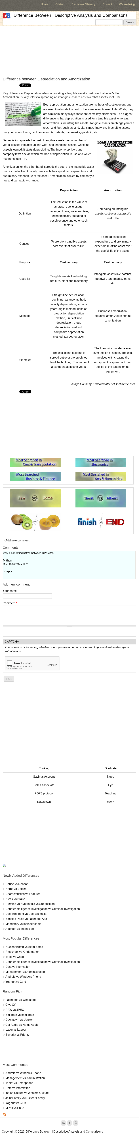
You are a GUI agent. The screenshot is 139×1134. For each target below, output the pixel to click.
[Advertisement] (69, 51)
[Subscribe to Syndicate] (4, 1115)
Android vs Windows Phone (23, 976)
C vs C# (10, 1004)
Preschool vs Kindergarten (22, 951)
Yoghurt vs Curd (15, 981)
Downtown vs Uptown (19, 1019)
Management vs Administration (25, 971)
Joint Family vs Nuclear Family (25, 1097)
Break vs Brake (15, 899)
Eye (110, 785)
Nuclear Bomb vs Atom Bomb (24, 946)
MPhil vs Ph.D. (14, 1107)
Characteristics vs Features (22, 893)
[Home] (7, 16)
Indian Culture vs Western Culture (27, 1092)
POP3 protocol (44, 793)
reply (9, 571)
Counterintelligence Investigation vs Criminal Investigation (42, 908)
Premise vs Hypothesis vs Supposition (30, 903)
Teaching (111, 793)
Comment (10, 603)
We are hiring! (127, 4)
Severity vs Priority (17, 1034)
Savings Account (44, 776)
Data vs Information (17, 966)
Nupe (110, 776)
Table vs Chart (14, 956)
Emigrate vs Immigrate (19, 1014)
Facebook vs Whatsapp (20, 999)
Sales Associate (44, 785)
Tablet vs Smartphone (19, 1082)
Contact (107, 4)
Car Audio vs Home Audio (22, 1024)
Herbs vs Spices (15, 888)
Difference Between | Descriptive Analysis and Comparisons (71, 15)
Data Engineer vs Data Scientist (25, 913)
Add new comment (17, 540)
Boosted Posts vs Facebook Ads (26, 918)
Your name (10, 590)
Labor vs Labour (15, 1029)
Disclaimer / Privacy (83, 4)
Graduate (111, 768)
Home (44, 4)
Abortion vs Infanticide (19, 928)
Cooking (44, 768)
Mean (110, 801)
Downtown (44, 801)
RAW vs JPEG (14, 1009)
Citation (59, 4)
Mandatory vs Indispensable (23, 923)
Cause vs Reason (16, 884)
